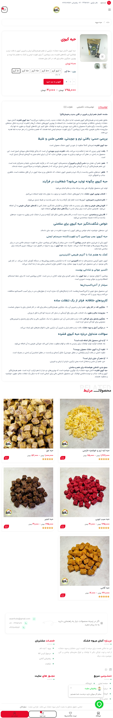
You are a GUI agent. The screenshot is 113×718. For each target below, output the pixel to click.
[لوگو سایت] (56, 9)
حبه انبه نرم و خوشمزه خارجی (96, 450)
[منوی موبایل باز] (109, 9)
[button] (104, 48)
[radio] (56, 71)
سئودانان (23, 706)
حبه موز (49, 450)
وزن (74, 71)
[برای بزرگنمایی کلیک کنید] (102, 57)
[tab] (102, 107)
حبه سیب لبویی (102, 519)
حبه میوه (98, 22)
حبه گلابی (104, 588)
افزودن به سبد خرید (53, 81)
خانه (108, 22)
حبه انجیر (49, 519)
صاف (56, 75)
